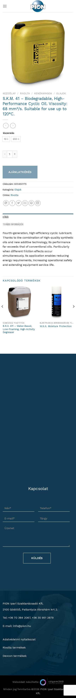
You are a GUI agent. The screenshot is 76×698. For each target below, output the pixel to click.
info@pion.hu (22, 626)
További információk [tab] (13, 224)
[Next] (73, 313)
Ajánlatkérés (20, 172)
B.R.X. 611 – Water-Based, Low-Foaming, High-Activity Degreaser (19, 329)
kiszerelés (8, 133)
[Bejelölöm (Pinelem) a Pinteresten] (31, 203)
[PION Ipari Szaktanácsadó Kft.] (38, 6)
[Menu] (5, 6)
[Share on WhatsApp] (6, 203)
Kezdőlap (9, 93)
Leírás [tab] (6, 217)
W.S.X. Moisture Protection (56, 326)
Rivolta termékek (14, 647)
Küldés (37, 558)
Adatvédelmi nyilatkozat (19, 639)
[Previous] (2, 313)
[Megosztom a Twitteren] (19, 203)
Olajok (61, 93)
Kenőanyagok (43, 93)
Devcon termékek (15, 656)
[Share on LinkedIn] (38, 203)
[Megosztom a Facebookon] (12, 203)
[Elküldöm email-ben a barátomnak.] (25, 203)
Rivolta (25, 93)
